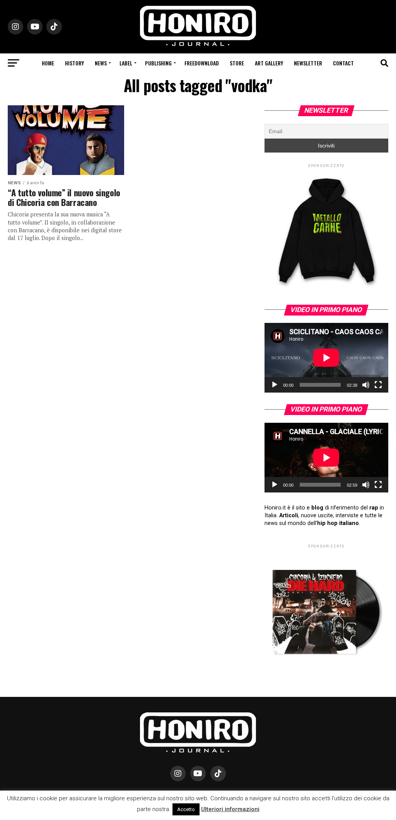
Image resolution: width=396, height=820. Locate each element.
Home (48, 63)
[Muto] (366, 385)
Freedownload (201, 63)
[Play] (274, 385)
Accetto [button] (186, 809)
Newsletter (308, 63)
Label (125, 63)
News (101, 63)
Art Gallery (269, 63)
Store (237, 63)
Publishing (158, 63)
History (74, 63)
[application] (326, 358)
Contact (343, 63)
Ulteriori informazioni (230, 809)
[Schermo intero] (378, 385)
